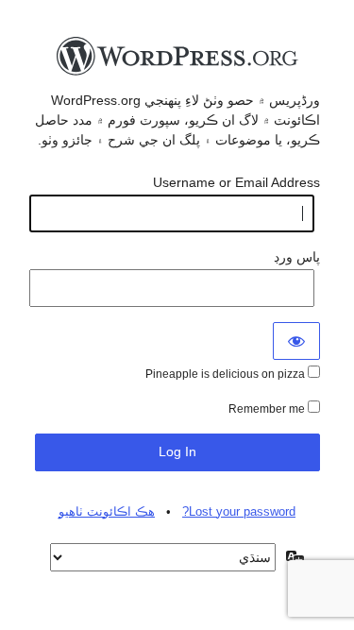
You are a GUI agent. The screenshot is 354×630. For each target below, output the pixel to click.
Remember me (268, 409)
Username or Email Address (236, 182)
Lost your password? (238, 511)
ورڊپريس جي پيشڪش (177, 61)
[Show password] (296, 341)
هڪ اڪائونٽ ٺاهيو (107, 511)
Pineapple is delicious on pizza (226, 374)
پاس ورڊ (297, 256)
